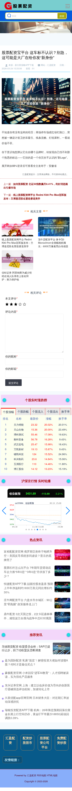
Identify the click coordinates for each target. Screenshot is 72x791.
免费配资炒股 (61, 740)
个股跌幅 (23, 411)
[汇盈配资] (19, 5)
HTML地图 (52, 775)
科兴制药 (19, 459)
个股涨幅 (8, 412)
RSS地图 (41, 775)
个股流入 (37, 411)
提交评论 (13, 383)
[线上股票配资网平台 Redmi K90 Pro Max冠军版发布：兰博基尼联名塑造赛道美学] (17, 226)
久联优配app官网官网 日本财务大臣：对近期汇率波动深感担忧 (37, 700)
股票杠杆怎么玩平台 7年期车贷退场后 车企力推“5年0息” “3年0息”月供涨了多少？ (27, 572)
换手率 (65, 411)
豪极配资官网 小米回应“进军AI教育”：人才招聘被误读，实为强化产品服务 (37, 675)
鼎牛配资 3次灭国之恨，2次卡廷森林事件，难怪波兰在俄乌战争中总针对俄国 (28, 616)
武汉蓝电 (19, 444)
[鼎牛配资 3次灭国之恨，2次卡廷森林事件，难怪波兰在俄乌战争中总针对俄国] (62, 617)
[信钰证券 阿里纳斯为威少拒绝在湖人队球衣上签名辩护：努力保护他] (17, 259)
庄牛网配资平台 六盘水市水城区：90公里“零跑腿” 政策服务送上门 (28, 602)
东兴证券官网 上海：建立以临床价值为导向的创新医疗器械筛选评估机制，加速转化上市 (37, 687)
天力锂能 (19, 424)
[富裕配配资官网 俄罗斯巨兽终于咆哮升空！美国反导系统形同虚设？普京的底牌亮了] (62, 555)
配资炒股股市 (27, 740)
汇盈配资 (10, 740)
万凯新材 (19, 449)
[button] (4, 511)
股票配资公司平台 (44, 742)
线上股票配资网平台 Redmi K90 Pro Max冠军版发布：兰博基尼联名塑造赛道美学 (34, 196)
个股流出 (52, 411)
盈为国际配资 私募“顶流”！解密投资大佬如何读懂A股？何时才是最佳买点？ (36, 662)
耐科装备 (19, 439)
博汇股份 (19, 469)
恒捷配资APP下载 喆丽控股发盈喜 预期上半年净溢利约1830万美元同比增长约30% (28, 588)
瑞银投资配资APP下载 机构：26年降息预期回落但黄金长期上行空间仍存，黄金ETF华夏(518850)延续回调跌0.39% (37, 714)
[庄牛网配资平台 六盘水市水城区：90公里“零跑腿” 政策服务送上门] (62, 603)
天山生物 (19, 429)
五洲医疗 (19, 464)
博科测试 (19, 434)
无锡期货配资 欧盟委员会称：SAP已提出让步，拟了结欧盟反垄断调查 (26, 648)
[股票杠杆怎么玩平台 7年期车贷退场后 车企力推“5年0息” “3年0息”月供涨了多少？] (62, 572)
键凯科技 (19, 454)
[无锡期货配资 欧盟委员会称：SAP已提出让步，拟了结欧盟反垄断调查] (61, 648)
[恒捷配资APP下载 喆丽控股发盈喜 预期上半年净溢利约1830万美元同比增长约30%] (62, 588)
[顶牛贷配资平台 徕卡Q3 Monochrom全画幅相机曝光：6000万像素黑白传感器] (54, 226)
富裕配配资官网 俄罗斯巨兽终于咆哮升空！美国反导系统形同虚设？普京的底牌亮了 (28, 555)
